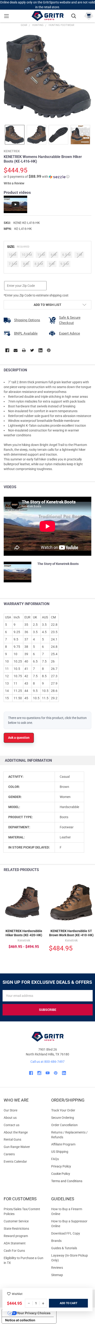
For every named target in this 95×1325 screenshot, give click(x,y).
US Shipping (59, 1151)
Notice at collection (20, 1320)
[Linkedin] (40, 350)
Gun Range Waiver (17, 1147)
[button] (36, 176)
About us (10, 1117)
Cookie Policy (71, 1173)
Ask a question (19, 737)
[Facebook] (7, 350)
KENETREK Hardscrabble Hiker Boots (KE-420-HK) (24, 933)
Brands (56, 1241)
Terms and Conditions (71, 1181)
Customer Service (16, 1221)
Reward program (16, 1236)
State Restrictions (16, 1228)
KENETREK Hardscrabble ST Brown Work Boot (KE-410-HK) (71, 933)
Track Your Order (63, 1110)
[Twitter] (32, 350)
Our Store (10, 1110)
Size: (18, 246)
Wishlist (17, 1294)
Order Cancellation (64, 1125)
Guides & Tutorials (64, 1248)
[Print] (23, 350)
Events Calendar (15, 1161)
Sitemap (57, 1275)
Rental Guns (12, 1139)
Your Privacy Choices (33, 1313)
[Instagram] (39, 1073)
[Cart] (88, 15)
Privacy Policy (71, 1166)
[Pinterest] (48, 350)
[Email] (15, 350)
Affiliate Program (63, 1144)
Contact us (11, 1125)
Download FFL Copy (65, 1233)
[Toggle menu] (6, 16)
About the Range (16, 1132)
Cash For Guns (14, 1250)
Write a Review (14, 183)
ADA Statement (15, 1243)
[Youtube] (47, 1073)
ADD (63, 1303)
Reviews (57, 1267)
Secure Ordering (62, 1117)
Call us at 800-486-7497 (47, 1061)
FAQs (55, 1159)
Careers (9, 1154)
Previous (81, 870)
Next (90, 870)
